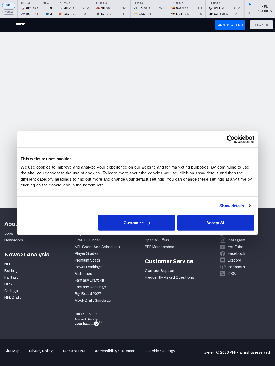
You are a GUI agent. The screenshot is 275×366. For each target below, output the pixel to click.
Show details (231, 205)
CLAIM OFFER (230, 25)
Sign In (261, 25)
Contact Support (160, 271)
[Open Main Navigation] (6, 25)
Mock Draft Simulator (93, 300)
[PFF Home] (20, 25)
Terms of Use (73, 351)
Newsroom (13, 240)
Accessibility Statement (116, 351)
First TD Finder (87, 240)
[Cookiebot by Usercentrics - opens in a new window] (230, 139)
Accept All (215, 222)
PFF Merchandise (159, 247)
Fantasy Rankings (90, 287)
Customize (134, 222)
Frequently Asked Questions (169, 277)
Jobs (8, 233)
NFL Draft (12, 298)
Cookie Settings (160, 351)
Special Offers (157, 240)
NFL (9, 5)
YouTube (235, 247)
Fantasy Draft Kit (89, 280)
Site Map (12, 351)
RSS (232, 274)
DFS (8, 284)
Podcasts (236, 267)
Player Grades (87, 254)
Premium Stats (87, 260)
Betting (11, 271)
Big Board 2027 (88, 294)
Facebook (236, 254)
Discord (234, 260)
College (11, 291)
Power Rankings (89, 267)
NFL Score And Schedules (97, 247)
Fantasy (11, 277)
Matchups (83, 274)
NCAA (9, 11)
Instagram (236, 240)
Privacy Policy (41, 351)
